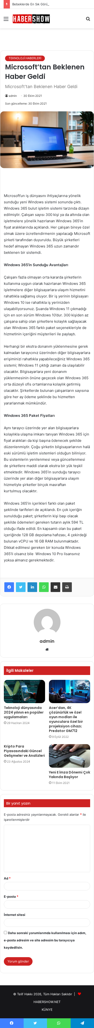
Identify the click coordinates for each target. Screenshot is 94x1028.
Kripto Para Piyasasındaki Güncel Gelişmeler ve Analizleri (24, 751)
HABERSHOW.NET (47, 1002)
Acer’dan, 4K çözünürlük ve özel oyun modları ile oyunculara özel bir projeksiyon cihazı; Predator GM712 (66, 719)
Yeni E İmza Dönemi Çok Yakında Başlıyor (69, 774)
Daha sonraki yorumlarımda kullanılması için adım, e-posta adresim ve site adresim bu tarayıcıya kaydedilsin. (45, 940)
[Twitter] (21, 587)
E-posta (11, 896)
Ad (7, 878)
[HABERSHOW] (31, 18)
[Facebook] (9, 587)
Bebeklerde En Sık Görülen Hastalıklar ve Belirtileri (49, 4)
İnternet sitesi (14, 915)
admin (13, 96)
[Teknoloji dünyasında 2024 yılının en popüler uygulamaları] (24, 691)
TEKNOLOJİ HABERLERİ (25, 58)
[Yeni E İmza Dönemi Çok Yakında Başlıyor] (69, 755)
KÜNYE (47, 1010)
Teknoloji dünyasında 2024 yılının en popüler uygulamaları (24, 712)
